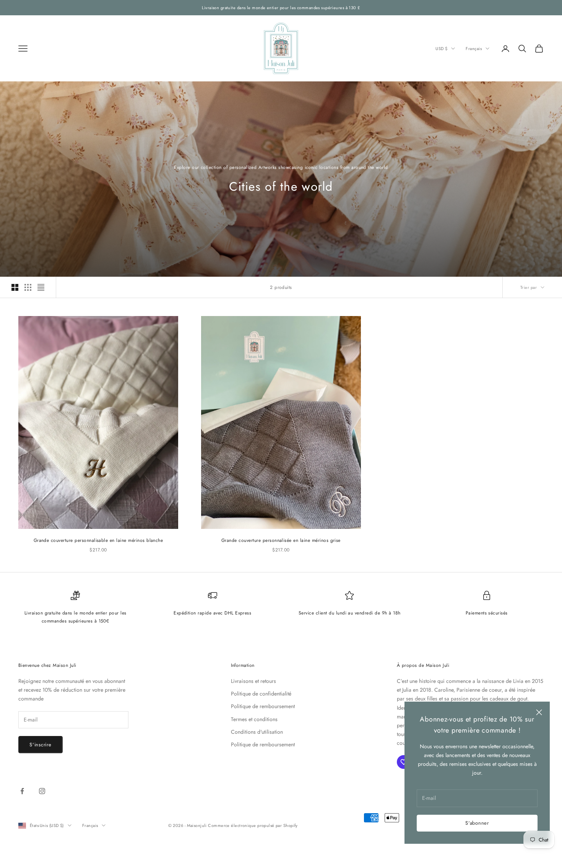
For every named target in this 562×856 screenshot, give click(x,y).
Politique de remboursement (263, 706)
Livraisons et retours (253, 681)
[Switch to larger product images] (14, 287)
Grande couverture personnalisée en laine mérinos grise (281, 540)
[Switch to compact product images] (40, 287)
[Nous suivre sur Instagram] (42, 791)
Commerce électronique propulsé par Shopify (252, 825)
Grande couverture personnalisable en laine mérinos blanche (98, 540)
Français (474, 48)
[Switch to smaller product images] (27, 287)
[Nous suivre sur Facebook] (22, 791)
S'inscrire (40, 744)
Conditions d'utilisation (257, 732)
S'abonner (477, 823)
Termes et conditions (254, 719)
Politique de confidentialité (261, 693)
